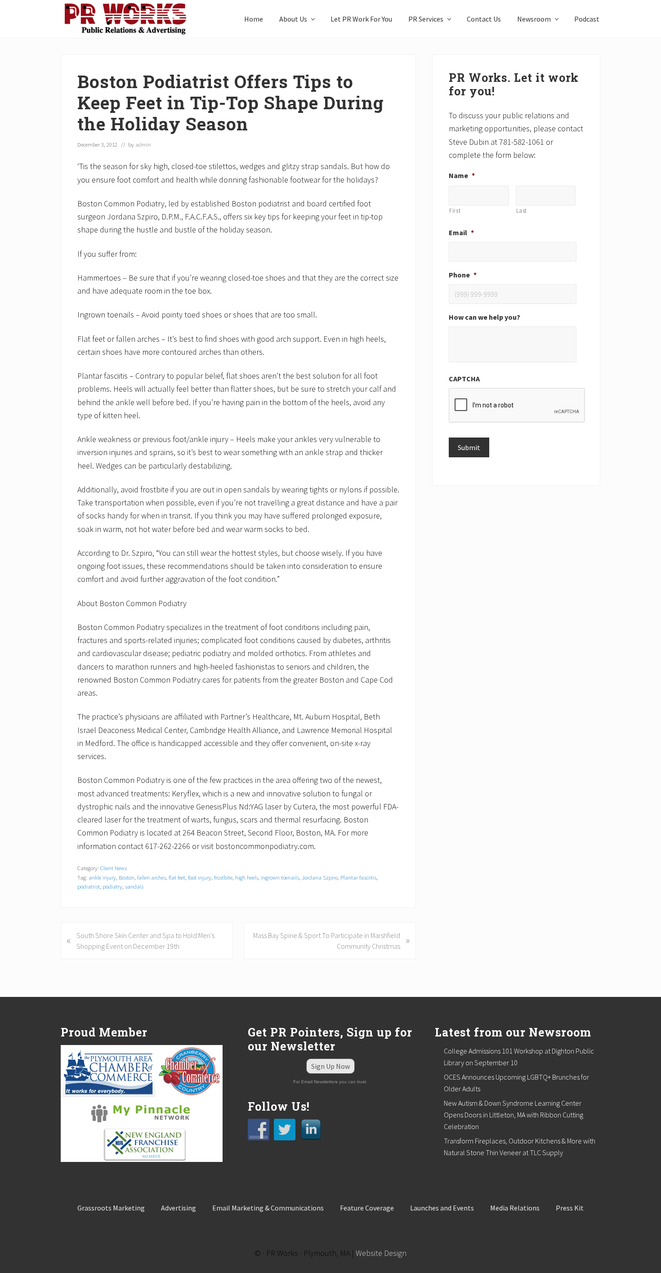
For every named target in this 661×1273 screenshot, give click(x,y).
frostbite (223, 877)
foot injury (199, 877)
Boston (126, 877)
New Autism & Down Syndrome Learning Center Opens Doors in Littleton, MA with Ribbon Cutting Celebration (513, 1115)
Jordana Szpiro (320, 877)
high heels (246, 877)
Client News (113, 867)
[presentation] (517, 405)
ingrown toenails (280, 877)
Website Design (381, 1253)
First (454, 210)
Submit (469, 447)
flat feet (177, 877)
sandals (134, 886)
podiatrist (88, 886)
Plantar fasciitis (358, 877)
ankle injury (102, 877)
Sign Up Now (330, 1066)
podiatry (112, 886)
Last (521, 210)
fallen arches (151, 877)
